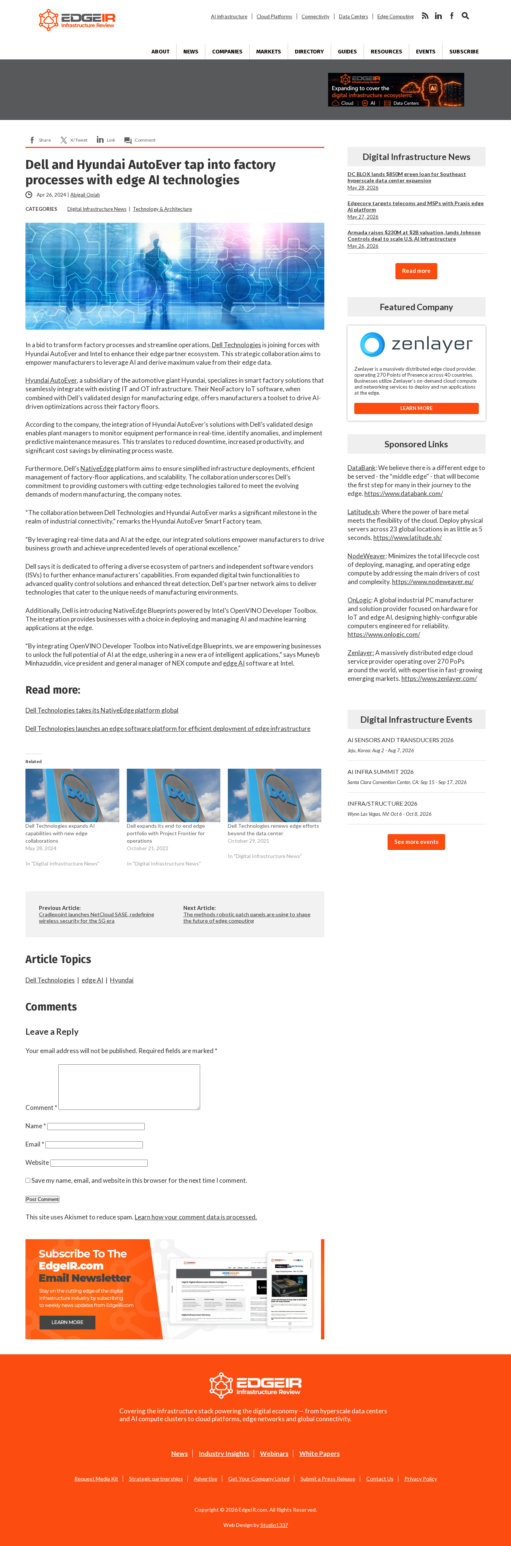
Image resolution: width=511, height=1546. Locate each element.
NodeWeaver (367, 556)
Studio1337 (274, 1525)
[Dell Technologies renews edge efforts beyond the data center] (274, 795)
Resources (386, 51)
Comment (145, 140)
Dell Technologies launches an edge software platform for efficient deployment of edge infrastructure (167, 728)
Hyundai (122, 980)
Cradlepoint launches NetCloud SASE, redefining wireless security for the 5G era (96, 917)
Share (45, 140)
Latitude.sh (363, 512)
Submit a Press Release (327, 1478)
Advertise (205, 1478)
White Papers (319, 1453)
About (160, 51)
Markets (268, 51)
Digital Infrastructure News (96, 209)
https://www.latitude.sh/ (407, 537)
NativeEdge (97, 468)
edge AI (234, 663)
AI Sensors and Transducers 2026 (401, 744)
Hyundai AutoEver (51, 380)
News (190, 51)
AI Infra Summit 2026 (407, 776)
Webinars (274, 1453)
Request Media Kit (96, 1478)
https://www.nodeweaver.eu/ (433, 582)
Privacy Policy (420, 1478)
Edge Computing (395, 16)
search (465, 15)
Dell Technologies (236, 345)
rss (425, 15)
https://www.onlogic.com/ (384, 634)
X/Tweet (79, 140)
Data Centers (353, 16)
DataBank (362, 468)
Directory (309, 51)
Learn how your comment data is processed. (196, 1217)
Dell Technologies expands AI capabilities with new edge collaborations (60, 833)
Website (37, 1162)
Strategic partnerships (156, 1478)
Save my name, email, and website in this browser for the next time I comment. (139, 1180)
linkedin (438, 15)
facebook (452, 15)
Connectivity (316, 16)
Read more (416, 270)
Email (34, 1144)
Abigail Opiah (85, 195)
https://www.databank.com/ (403, 493)
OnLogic (359, 600)
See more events (416, 841)
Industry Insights (224, 1453)
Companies (227, 51)
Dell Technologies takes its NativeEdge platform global (101, 710)
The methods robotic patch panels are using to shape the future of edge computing (246, 917)
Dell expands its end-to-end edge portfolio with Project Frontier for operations (166, 833)
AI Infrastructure (229, 16)
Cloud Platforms (274, 16)
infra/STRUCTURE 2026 (390, 808)
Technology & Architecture (162, 209)
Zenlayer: (361, 653)
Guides (347, 51)
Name (35, 1126)
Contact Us (380, 1478)
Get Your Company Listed (259, 1478)
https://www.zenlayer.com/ (439, 678)
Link (111, 140)
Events (425, 51)
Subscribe (464, 51)
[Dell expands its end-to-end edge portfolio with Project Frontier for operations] (173, 795)
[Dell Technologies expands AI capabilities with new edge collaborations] (72, 795)
